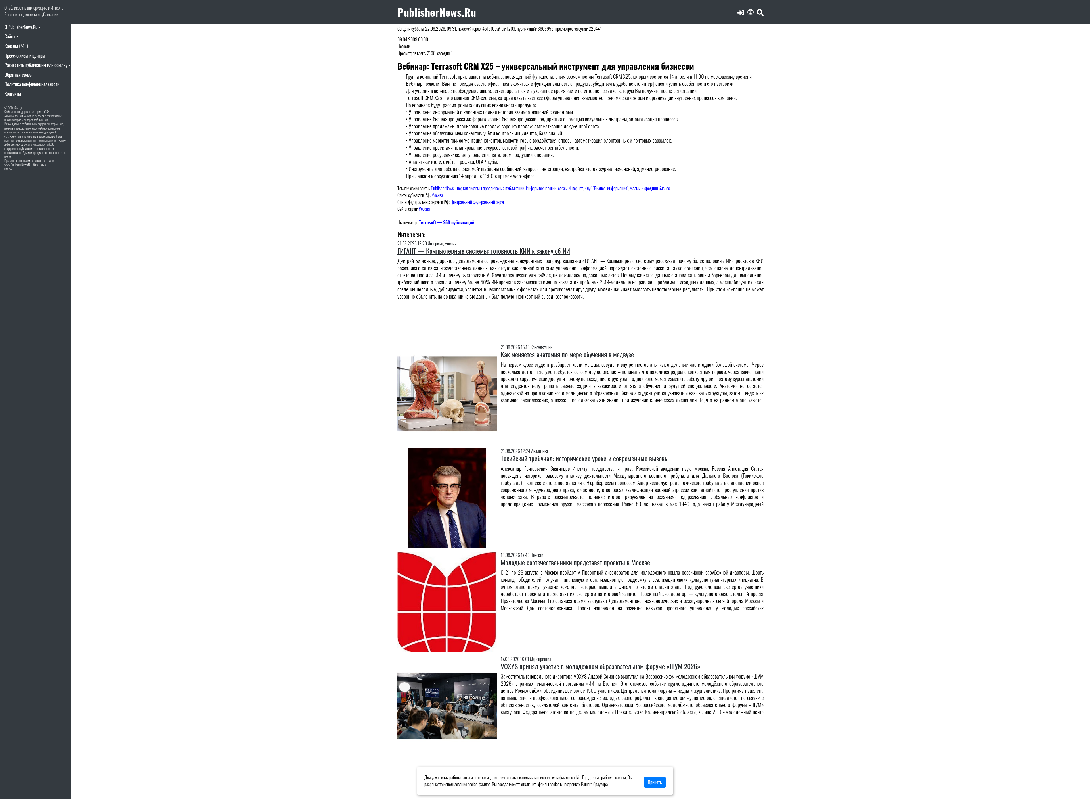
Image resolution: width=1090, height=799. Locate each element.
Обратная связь (18, 74)
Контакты (13, 93)
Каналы (16, 46)
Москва (437, 195)
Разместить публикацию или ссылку (36, 65)
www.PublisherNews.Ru (17, 164)
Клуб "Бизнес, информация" (606, 188)
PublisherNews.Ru (436, 12)
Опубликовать (15, 7)
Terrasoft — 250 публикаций (446, 222)
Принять (655, 782)
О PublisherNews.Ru (21, 27)
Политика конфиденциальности (32, 84)
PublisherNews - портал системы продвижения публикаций (477, 188)
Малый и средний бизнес (650, 188)
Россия (424, 208)
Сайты (10, 36)
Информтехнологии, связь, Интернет (554, 188)
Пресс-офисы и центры (25, 55)
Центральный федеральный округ (477, 202)
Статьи (8, 168)
